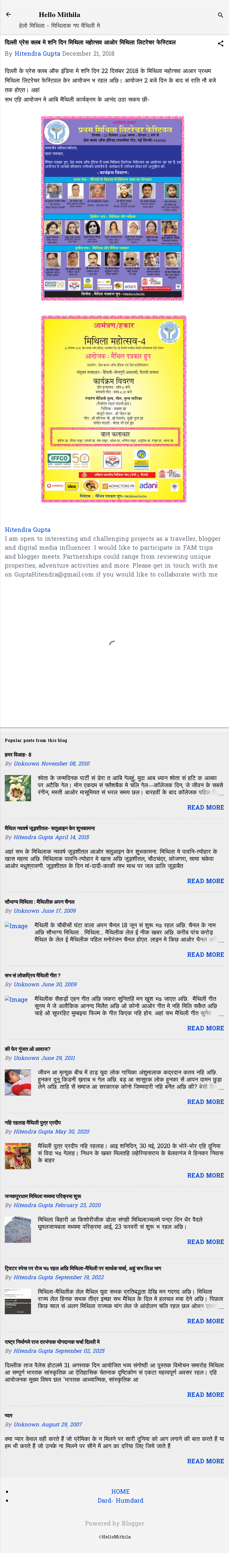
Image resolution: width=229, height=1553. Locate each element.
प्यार (9, 1415)
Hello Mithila (59, 14)
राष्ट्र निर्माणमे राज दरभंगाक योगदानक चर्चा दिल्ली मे (52, 1342)
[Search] (220, 16)
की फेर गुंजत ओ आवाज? (27, 1049)
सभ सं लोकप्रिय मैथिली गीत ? (33, 975)
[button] (220, 44)
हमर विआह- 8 (18, 754)
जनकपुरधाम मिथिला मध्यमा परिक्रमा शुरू (43, 1196)
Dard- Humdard (120, 1501)
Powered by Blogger (114, 1524)
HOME (120, 1492)
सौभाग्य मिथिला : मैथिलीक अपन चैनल (40, 902)
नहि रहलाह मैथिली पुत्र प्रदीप (33, 1122)
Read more (205, 808)
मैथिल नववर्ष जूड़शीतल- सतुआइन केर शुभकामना (50, 828)
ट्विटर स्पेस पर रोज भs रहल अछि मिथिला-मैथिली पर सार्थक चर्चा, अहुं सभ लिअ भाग (83, 1268)
